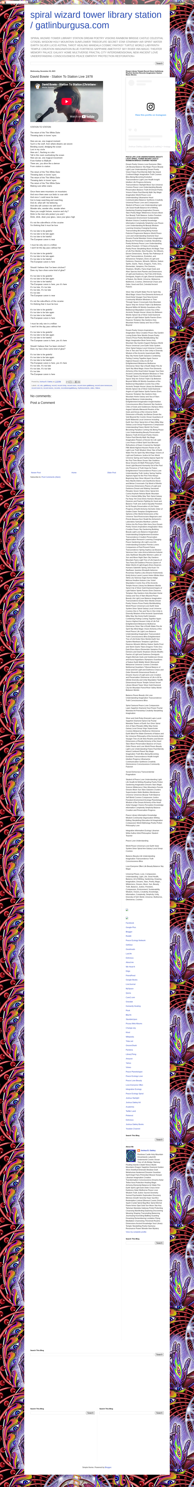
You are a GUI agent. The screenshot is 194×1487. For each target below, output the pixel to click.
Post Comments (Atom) (51, 477)
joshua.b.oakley (153, 146)
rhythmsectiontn (83, 388)
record (54, 385)
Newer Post (36, 473)
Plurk (128, 1010)
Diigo (128, 971)
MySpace (130, 989)
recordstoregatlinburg (69, 388)
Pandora (129, 1050)
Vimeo (128, 1067)
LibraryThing (131, 1054)
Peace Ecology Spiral (135, 1094)
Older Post (111, 473)
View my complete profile (136, 1232)
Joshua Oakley (135, 146)
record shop (61, 385)
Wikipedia (130, 1037)
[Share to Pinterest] (78, 381)
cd (38, 385)
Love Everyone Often (134, 1085)
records (57, 388)
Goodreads (130, 949)
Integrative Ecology (134, 1089)
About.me (130, 962)
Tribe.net (129, 1041)
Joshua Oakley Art (133, 1102)
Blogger (129, 932)
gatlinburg (47, 385)
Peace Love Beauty (134, 1081)
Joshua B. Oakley (148, 1150)
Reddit (128, 936)
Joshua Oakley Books (135, 1124)
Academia (130, 1107)
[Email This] (67, 381)
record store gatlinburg (85, 385)
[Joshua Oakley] (127, 919)
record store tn (37, 388)
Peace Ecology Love (134, 1076)
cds (41, 385)
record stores (48, 388)
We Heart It (130, 967)
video (92, 388)
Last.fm (129, 954)
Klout (128, 1032)
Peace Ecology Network (136, 940)
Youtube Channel (133, 1129)
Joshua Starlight (132, 1098)
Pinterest (129, 1115)
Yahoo (128, 1063)
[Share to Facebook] (76, 381)
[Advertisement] (145, 1294)
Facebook (130, 923)
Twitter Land (131, 1111)
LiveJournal (130, 984)
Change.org (131, 1028)
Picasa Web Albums (134, 1024)
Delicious (130, 958)
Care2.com (130, 997)
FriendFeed (130, 976)
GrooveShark (131, 1045)
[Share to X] (73, 381)
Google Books (131, 980)
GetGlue (129, 945)
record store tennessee (103, 385)
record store (71, 385)
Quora (128, 993)
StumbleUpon (131, 1019)
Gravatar (129, 1002)
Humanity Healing (133, 1006)
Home (74, 473)
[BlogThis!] (70, 381)
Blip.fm (128, 1015)
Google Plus (131, 927)
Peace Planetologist (134, 1072)
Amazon (129, 1059)
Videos (97, 388)
